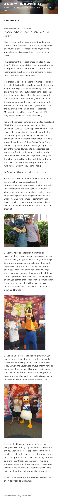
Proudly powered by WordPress (17, 495)
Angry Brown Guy (23, 4)
